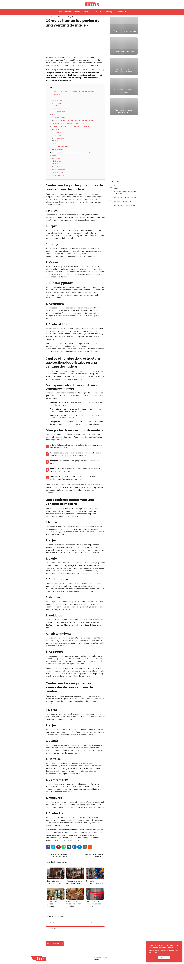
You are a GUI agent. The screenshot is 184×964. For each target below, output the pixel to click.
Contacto (120, 12)
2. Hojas (58, 132)
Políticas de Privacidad (100, 957)
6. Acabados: (59, 109)
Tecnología (109, 12)
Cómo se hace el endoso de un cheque (125, 187)
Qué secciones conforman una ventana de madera (70, 126)
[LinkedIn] (74, 847)
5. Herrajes (59, 141)
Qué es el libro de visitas (122, 201)
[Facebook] (48, 847)
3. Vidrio (58, 135)
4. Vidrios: (58, 103)
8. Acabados (59, 150)
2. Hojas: (57, 97)
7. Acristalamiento (61, 147)
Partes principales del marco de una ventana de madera (75, 120)
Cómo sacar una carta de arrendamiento (94, 855)
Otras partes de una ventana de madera (69, 123)
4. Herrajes (59, 167)
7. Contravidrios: (60, 112)
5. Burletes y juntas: (61, 106)
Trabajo (77, 12)
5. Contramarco (60, 170)
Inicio (60, 12)
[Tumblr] (69, 847)
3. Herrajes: (58, 100)
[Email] (85, 847)
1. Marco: (57, 94)
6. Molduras (59, 144)
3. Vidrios (58, 164)
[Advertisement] (75, 42)
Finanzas (68, 12)
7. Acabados (59, 175)
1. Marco (57, 129)
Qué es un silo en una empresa (125, 197)
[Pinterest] (58, 847)
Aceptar (164, 958)
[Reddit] (90, 847)
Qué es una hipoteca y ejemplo (125, 205)
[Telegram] (79, 847)
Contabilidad (87, 12)
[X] (53, 847)
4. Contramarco (60, 138)
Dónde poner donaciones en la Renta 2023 (125, 193)
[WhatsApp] (63, 847)
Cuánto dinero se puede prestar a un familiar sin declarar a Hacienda (60, 855)
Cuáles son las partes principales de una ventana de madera (73, 91)
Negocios (99, 12)
